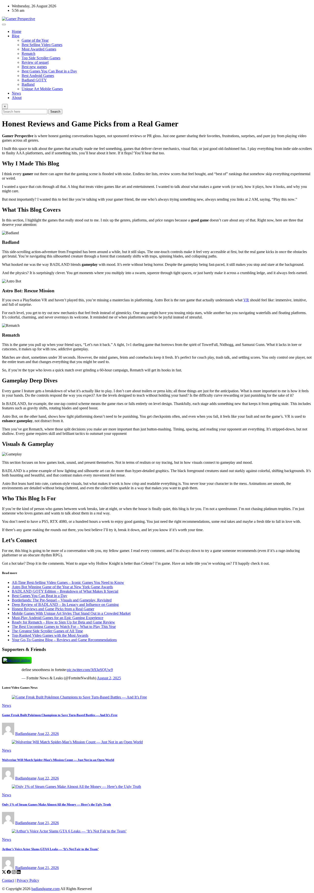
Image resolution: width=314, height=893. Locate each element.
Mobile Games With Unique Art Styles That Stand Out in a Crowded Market (71, 613)
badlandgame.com (45, 889)
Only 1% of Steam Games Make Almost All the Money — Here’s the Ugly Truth (56, 804)
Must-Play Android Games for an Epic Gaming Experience (57, 618)
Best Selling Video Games (42, 45)
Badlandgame (26, 734)
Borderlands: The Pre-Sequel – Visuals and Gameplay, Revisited (62, 600)
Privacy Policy (28, 880)
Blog (15, 36)
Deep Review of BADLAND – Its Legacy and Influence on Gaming (65, 604)
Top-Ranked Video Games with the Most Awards (50, 635)
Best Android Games (38, 75)
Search (55, 111)
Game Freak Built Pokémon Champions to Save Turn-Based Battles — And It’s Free (60, 715)
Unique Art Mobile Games (42, 89)
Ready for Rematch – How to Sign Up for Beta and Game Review (63, 622)
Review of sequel (35, 62)
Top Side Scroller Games (41, 58)
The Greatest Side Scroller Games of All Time (47, 631)
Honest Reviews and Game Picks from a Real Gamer (53, 609)
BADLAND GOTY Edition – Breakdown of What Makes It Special (65, 591)
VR (246, 300)
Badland (28, 84)
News (16, 93)
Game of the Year (35, 40)
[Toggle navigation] (4, 24)
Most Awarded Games (39, 49)
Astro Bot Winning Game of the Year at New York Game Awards (62, 587)
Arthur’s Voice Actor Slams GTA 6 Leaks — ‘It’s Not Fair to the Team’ (50, 849)
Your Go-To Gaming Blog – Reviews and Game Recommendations (64, 640)
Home (16, 31)
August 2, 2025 (109, 678)
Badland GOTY (34, 80)
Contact (8, 880)
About (17, 98)
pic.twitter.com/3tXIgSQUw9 (90, 670)
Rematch (28, 53)
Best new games (34, 67)
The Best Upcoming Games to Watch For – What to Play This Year (64, 626)
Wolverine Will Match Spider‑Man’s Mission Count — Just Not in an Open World (58, 760)
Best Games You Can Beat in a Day (49, 71)
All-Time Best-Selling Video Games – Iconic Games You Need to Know (68, 582)
